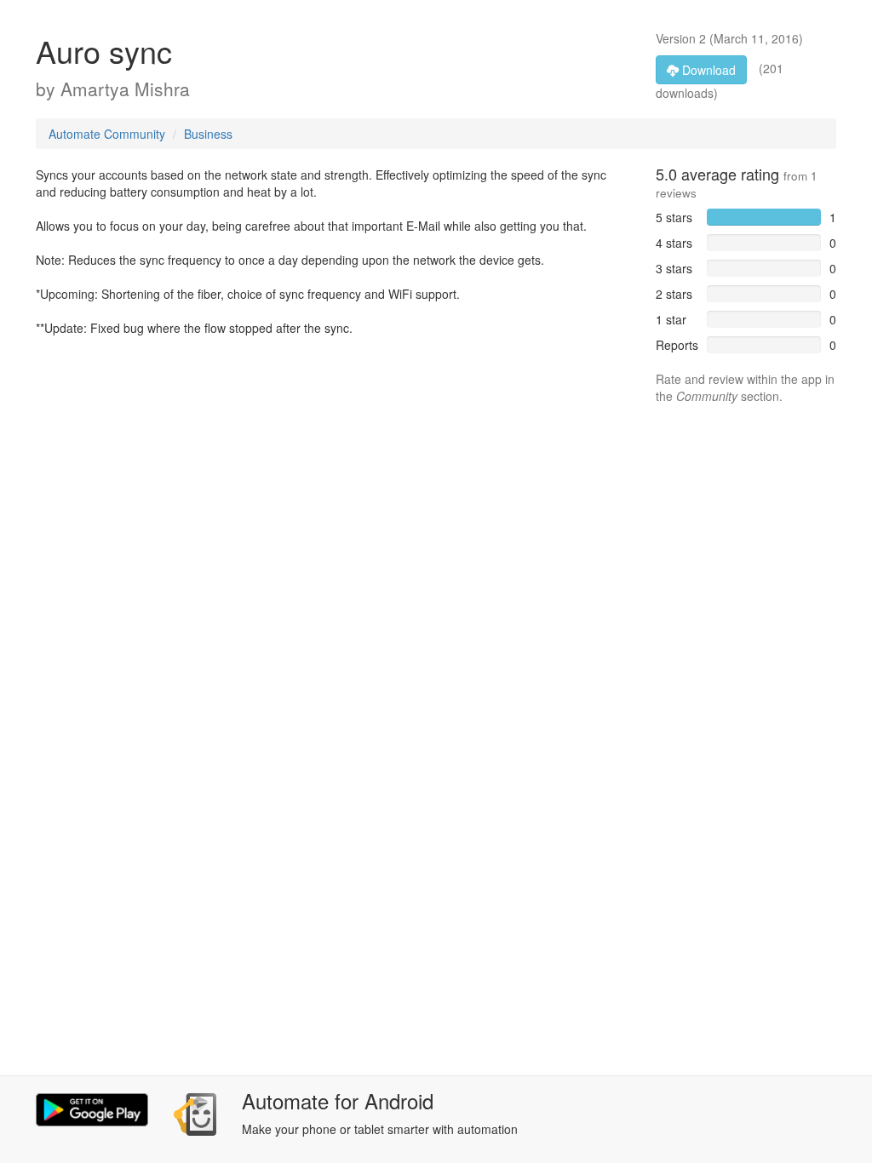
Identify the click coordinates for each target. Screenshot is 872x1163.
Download (707, 69)
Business (208, 133)
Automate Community (107, 133)
